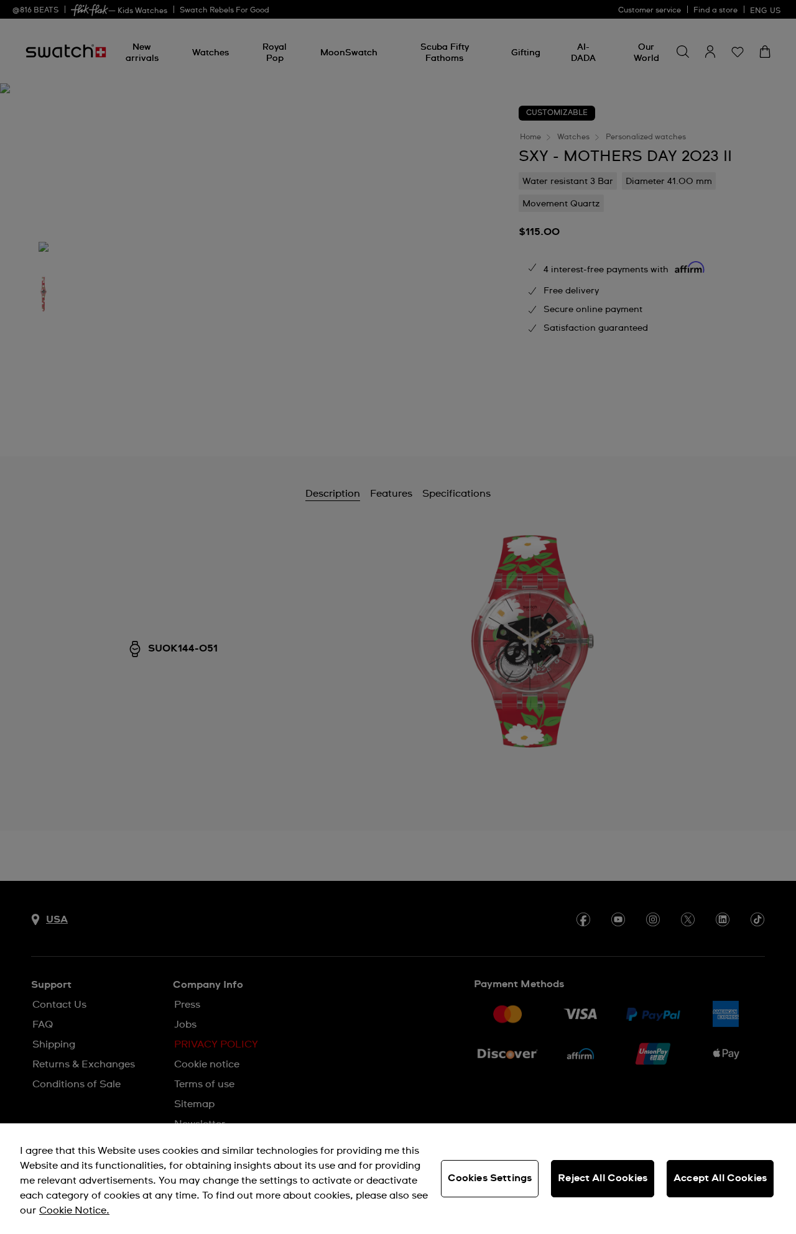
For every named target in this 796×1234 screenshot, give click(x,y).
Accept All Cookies (720, 1178)
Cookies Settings (490, 1178)
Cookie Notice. (74, 1210)
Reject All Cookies (602, 1178)
